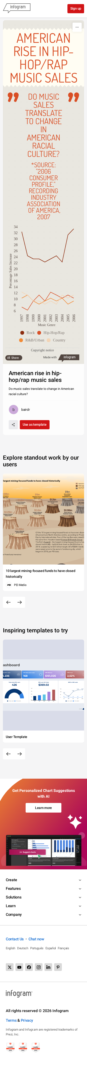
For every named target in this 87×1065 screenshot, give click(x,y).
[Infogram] (16, 8)
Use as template (35, 424)
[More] (77, 27)
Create (11, 880)
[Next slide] (19, 602)
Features (13, 888)
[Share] (13, 424)
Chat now (36, 939)
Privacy (27, 1020)
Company (14, 914)
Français (63, 948)
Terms (11, 1020)
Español (50, 948)
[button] (28, 332)
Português (37, 948)
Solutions (13, 897)
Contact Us (15, 939)
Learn (11, 906)
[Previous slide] (8, 602)
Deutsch (22, 948)
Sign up (75, 8)
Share (15, 357)
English (10, 948)
